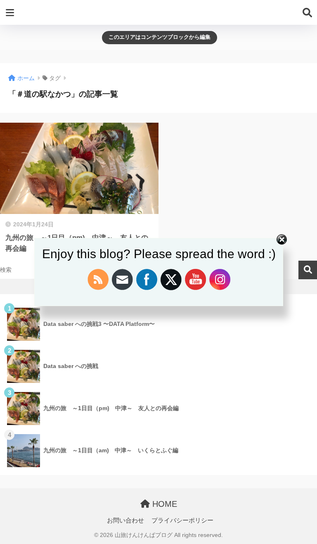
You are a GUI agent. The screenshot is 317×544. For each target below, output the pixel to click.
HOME (163, 503)
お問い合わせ (125, 520)
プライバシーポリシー (182, 520)
